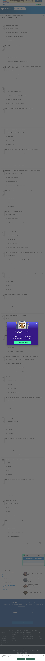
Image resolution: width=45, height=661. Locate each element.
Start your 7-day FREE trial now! (22, 342)
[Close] (43, 656)
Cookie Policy (18, 656)
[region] (22, 657)
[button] (37, 324)
